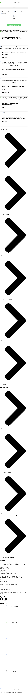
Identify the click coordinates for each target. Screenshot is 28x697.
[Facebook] (1, 599)
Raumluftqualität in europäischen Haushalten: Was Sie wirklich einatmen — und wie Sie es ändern (13, 88)
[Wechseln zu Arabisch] (23, 12)
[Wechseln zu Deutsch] (4, 12)
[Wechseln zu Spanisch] (16, 12)
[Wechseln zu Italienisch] (4, 14)
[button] (14, 8)
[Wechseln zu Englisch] (10, 12)
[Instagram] (5, 599)
